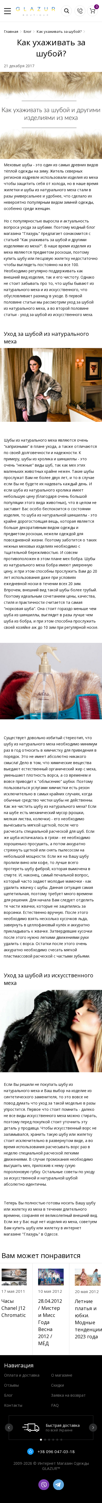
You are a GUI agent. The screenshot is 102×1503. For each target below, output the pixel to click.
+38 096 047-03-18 (55, 1451)
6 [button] (61, 1440)
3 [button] (49, 1440)
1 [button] (41, 1440)
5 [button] (57, 1440)
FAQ (55, 1405)
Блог (8, 1395)
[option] (51, 1427)
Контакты (13, 1405)
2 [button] (45, 1440)
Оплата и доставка (21, 1375)
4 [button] (53, 1440)
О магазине (61, 1375)
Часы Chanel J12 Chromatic (13, 1308)
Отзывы (11, 1385)
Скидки (57, 1385)
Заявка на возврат (68, 1395)
